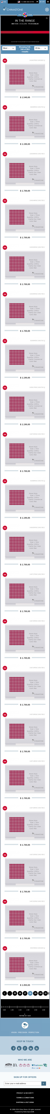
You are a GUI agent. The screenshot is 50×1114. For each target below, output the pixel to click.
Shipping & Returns (25, 1102)
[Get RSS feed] (36, 1048)
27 (25, 993)
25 (15, 993)
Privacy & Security (25, 1093)
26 (20, 993)
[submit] (43, 1084)
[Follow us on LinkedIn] (30, 1048)
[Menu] (47, 9)
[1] (47, 18)
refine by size (25, 1016)
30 (40, 993)
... (9, 993)
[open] (13, 48)
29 (35, 993)
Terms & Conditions (25, 1098)
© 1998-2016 (14, 1109)
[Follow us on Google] (25, 1048)
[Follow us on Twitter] (19, 1048)
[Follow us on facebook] (13, 1048)
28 (30, 993)
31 (46, 993)
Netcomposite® (28, 1112)
